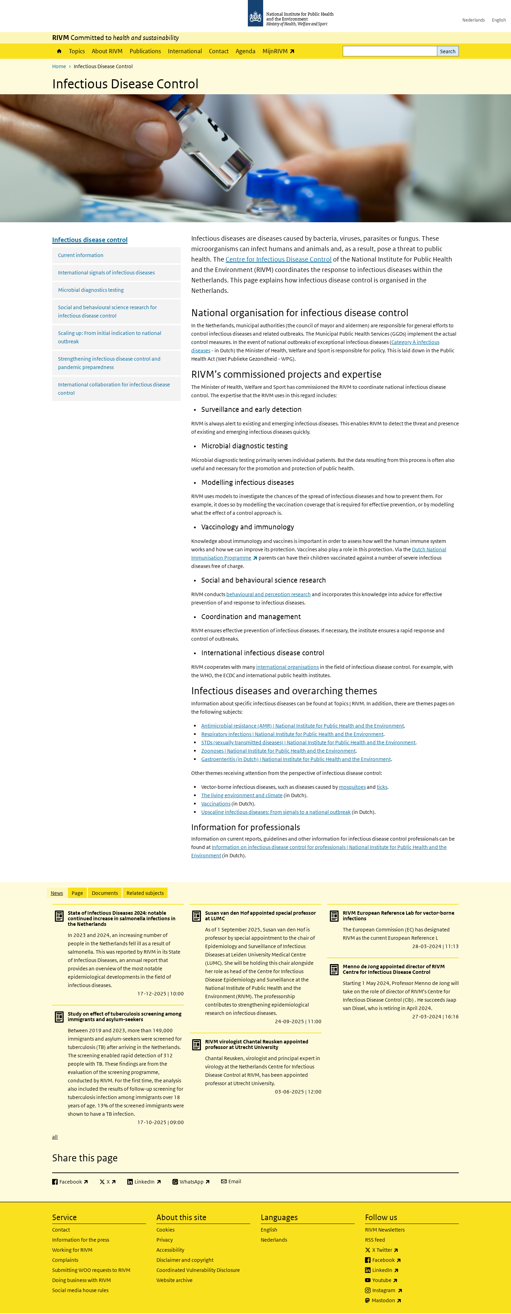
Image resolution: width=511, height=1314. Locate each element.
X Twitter (403, 1249)
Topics (77, 51)
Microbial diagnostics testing (91, 290)
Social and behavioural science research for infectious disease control (107, 311)
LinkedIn (403, 1269)
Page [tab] (77, 893)
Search (448, 51)
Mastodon (405, 1300)
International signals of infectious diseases (106, 272)
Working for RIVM (72, 1250)
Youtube (403, 1279)
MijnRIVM (280, 51)
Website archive (174, 1280)
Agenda (246, 51)
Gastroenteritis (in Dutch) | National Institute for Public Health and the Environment (296, 759)
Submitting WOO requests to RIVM (91, 1270)
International (185, 51)
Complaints (65, 1260)
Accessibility (170, 1250)
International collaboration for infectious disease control (114, 388)
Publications (145, 51)
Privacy (164, 1239)
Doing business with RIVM (81, 1280)
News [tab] (57, 893)
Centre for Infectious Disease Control (279, 259)
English (499, 20)
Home (58, 51)
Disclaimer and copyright (184, 1260)
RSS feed (375, 1239)
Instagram (405, 1290)
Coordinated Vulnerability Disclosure (198, 1270)
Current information (81, 255)
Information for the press (80, 1239)
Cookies (165, 1229)
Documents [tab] (105, 893)
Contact (219, 51)
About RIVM (107, 51)
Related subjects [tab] (145, 893)
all (55, 1136)
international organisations (287, 667)
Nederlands (473, 20)
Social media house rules (80, 1290)
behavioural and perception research (268, 594)
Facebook (405, 1259)
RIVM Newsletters (385, 1229)
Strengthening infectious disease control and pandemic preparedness (109, 362)
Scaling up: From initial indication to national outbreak (109, 337)
